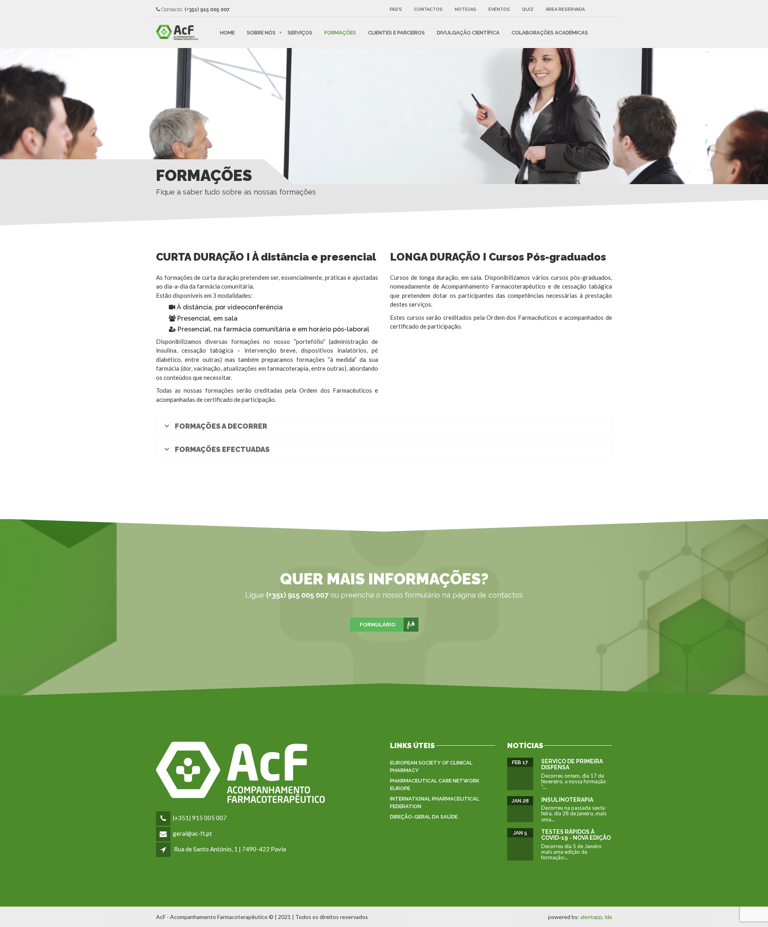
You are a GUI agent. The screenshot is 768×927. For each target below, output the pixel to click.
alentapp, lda (596, 916)
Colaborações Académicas (550, 32)
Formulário (378, 625)
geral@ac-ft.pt (192, 833)
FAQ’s (396, 9)
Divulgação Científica (468, 32)
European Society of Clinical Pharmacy (431, 767)
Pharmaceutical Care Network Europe (434, 785)
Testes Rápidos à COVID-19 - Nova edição (576, 835)
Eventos (499, 9)
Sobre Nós (261, 32)
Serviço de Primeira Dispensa (572, 764)
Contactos (428, 9)
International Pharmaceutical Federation (434, 803)
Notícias (465, 9)
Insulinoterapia (567, 800)
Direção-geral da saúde (424, 817)
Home (227, 32)
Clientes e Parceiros (396, 32)
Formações (340, 32)
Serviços (300, 32)
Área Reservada (565, 9)
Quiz (528, 9)
